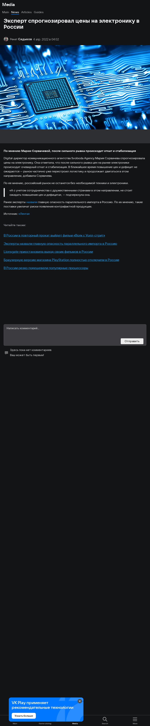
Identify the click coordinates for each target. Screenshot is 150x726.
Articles (26, 12)
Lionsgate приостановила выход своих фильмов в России (48, 251)
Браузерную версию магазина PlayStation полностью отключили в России (61, 260)
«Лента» (24, 213)
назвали (31, 202)
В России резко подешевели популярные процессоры (46, 268)
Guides (39, 12)
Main (5, 12)
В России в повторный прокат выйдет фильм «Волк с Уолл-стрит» (54, 235)
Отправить (132, 341)
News (15, 12)
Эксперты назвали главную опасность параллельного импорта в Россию (60, 243)
